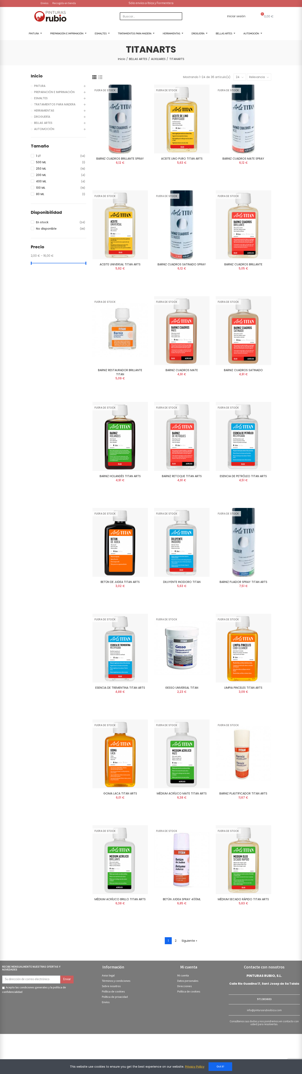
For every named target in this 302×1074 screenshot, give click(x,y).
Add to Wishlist (138, 100)
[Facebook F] (243, 3)
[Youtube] (260, 3)
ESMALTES (41, 98)
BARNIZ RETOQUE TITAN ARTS (182, 476)
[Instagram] (254, 3)
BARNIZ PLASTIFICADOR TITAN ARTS (243, 793)
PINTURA (39, 86)
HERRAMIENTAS (44, 110)
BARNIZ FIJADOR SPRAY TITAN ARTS (243, 582)
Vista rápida (138, 108)
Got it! (220, 1066)
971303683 (264, 999)
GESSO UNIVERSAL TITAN (181, 688)
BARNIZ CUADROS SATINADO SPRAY (182, 264)
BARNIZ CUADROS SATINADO (243, 370)
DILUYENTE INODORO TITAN (182, 582)
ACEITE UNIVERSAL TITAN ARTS (120, 264)
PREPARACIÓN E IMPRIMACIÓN (54, 92)
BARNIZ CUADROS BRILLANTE (243, 264)
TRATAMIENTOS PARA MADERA (54, 104)
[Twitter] (249, 3)
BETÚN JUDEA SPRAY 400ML (182, 899)
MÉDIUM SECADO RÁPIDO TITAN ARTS (243, 899)
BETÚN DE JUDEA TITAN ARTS (120, 582)
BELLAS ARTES (43, 123)
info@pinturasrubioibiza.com (264, 1010)
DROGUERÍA (42, 117)
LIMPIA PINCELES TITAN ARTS (243, 688)
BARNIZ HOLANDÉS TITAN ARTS (120, 476)
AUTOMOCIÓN (44, 129)
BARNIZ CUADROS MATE (182, 370)
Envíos (44, 3)
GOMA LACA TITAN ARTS (120, 793)
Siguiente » (189, 941)
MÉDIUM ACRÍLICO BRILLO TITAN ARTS (120, 899)
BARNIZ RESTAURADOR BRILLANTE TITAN (120, 372)
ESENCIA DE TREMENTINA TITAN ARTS (120, 688)
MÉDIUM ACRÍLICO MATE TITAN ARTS (182, 793)
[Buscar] (178, 16)
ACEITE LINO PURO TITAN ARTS (182, 159)
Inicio (37, 76)
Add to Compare (138, 92)
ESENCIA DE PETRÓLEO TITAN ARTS (243, 476)
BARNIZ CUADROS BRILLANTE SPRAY (120, 159)
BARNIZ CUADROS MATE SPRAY (243, 159)
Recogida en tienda (64, 3)
